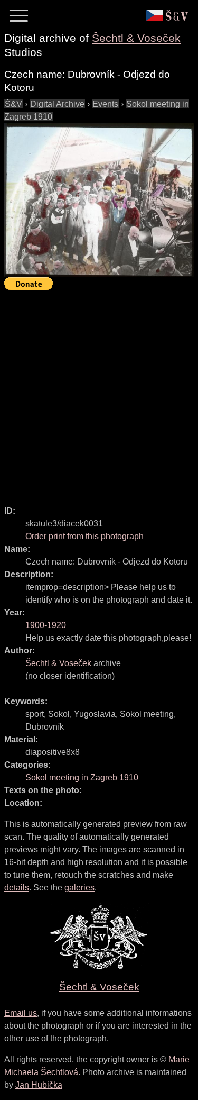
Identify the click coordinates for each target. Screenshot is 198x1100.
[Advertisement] (99, 393)
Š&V (13, 103)
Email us (20, 1012)
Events (105, 103)
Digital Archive (57, 103)
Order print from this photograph (84, 536)
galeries (79, 887)
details (16, 887)
